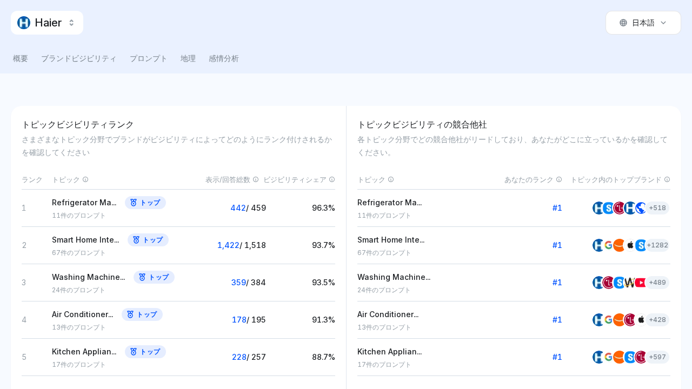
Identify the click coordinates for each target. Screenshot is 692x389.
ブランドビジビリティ (79, 58)
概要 (20, 58)
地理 (188, 58)
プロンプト (149, 58)
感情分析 (224, 58)
